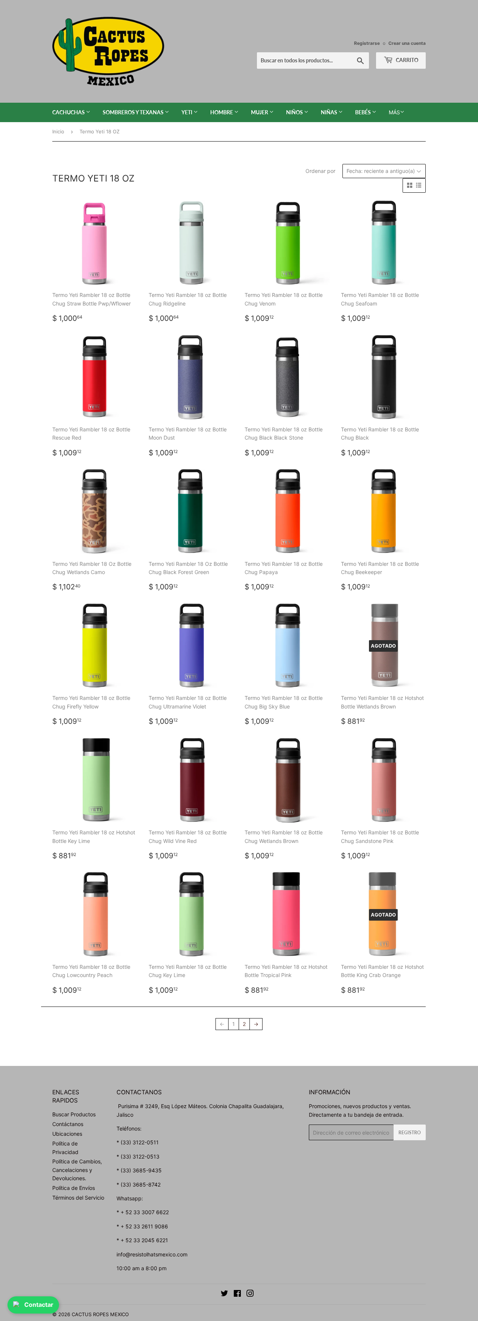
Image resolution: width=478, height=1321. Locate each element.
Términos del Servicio (78, 1197)
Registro (409, 1132)
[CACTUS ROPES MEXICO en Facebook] (237, 1294)
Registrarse (367, 43)
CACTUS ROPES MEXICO (100, 1314)
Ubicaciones (67, 1134)
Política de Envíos (73, 1188)
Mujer (260, 112)
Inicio (58, 131)
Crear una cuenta (407, 43)
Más (394, 112)
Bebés (363, 112)
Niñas (329, 112)
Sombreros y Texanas (134, 112)
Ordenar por (320, 171)
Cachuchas (69, 112)
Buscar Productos (74, 1114)
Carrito (406, 60)
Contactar (38, 1304)
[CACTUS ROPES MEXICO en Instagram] (250, 1294)
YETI (187, 112)
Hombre (222, 112)
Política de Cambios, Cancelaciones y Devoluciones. (77, 1169)
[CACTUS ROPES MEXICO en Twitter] (224, 1294)
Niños (295, 112)
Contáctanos (67, 1124)
